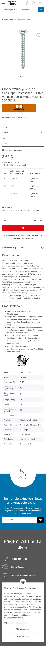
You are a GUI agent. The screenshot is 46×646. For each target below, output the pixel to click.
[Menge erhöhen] (41, 220)
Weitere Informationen (23, 238)
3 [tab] (25, 76)
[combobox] (23, 132)
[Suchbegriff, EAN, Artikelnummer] (41, 9)
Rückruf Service (17, 567)
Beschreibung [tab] (9, 248)
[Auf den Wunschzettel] (38, 34)
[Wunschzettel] (34, 3)
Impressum (8, 622)
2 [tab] (23, 76)
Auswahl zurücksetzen (13, 150)
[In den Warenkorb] (4, 27)
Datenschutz (21, 622)
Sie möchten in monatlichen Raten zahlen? (23, 237)
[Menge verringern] (5, 220)
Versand (22, 165)
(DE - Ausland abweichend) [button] (29, 210)
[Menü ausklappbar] (3, 1)
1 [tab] (20, 76)
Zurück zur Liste (10, 20)
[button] (27, 3)
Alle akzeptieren (23, 629)
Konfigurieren (23, 636)
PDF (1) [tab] (23, 248)
